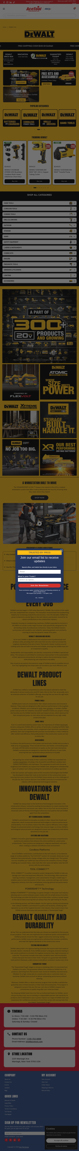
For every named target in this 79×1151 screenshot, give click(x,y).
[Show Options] (59, 580)
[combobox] (39, 580)
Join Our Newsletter (40, 585)
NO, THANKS (39, 597)
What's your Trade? (27, 576)
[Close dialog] (61, 550)
